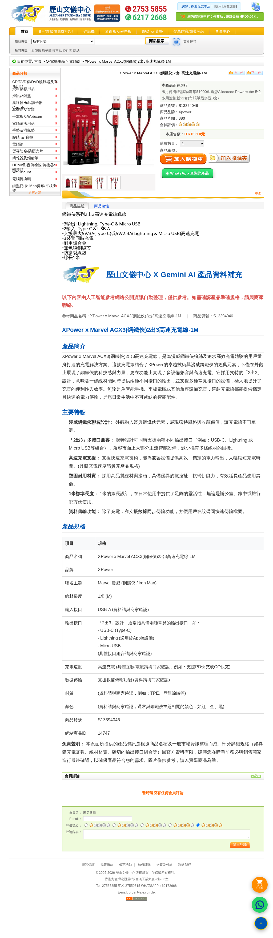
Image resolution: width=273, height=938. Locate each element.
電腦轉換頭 (21, 179)
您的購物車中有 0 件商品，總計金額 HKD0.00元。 (223, 16)
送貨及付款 (164, 865)
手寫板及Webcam (27, 116)
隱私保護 (88, 865)
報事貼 (57, 50)
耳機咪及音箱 (23, 109)
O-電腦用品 (55, 61)
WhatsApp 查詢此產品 (189, 173)
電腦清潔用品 (23, 123)
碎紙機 (89, 31)
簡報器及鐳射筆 (25, 158)
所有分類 (35, 192)
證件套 (67, 50)
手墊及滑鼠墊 (23, 130)
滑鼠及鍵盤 (21, 96)
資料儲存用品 (23, 89)
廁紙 (76, 50)
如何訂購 (144, 865)
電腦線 (75, 61)
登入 (218, 6)
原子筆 (46, 50)
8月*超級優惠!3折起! (56, 31)
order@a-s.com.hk (142, 892)
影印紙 (36, 50)
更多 (258, 194)
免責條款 (107, 865)
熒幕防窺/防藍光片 (189, 31)
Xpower (185, 112)
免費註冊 (229, 6)
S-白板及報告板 (118, 31)
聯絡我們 (184, 865)
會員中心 (222, 31)
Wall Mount (21, 172)
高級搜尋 (189, 41)
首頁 (24, 31)
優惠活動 (125, 865)
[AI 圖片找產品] (176, 42)
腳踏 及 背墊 (152, 31)
